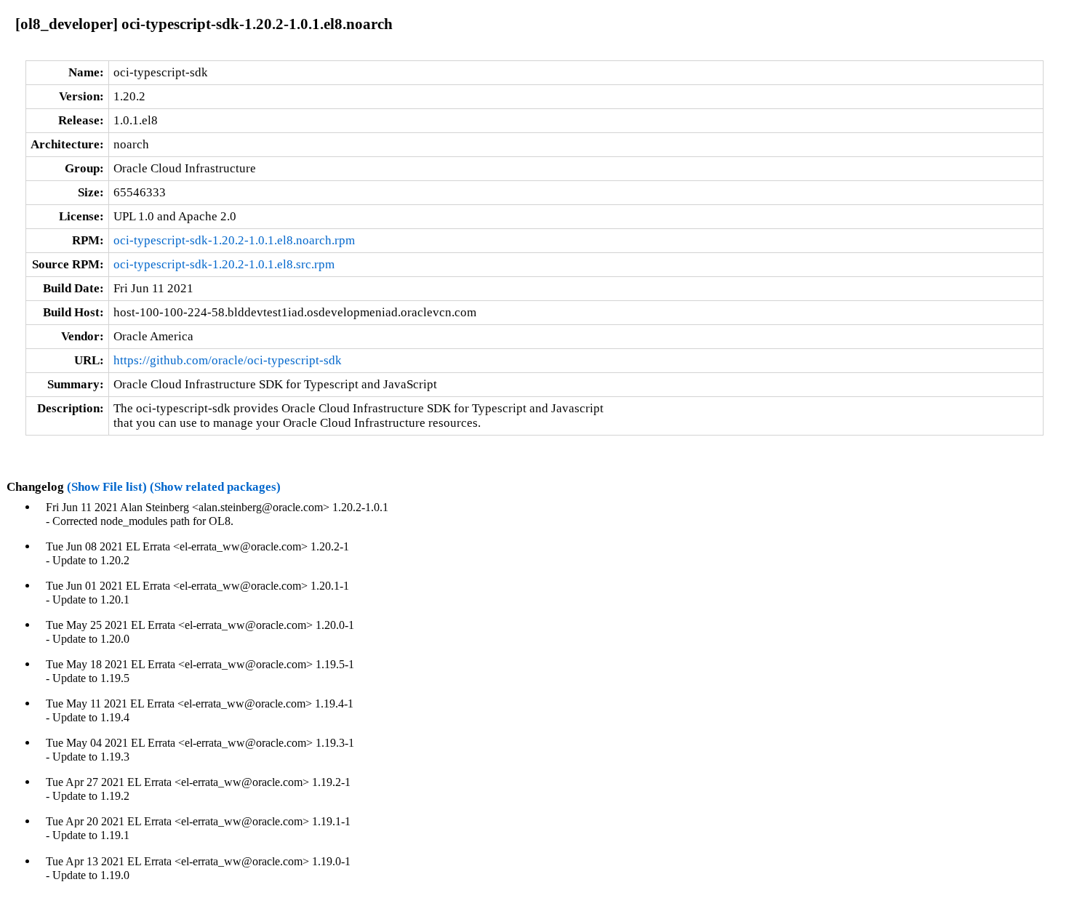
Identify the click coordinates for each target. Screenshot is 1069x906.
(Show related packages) (215, 487)
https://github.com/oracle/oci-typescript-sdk (227, 360)
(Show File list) (107, 487)
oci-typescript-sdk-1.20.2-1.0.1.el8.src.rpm (224, 264)
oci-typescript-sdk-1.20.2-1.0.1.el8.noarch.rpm (234, 240)
